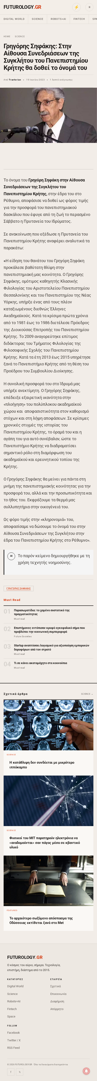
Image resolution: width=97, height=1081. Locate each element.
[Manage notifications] (86, 1071)
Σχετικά (55, 986)
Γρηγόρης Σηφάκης (19, 588)
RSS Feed (13, 1047)
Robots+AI (58, 19)
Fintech (79, 19)
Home (7, 36)
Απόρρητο (56, 1009)
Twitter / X (14, 1040)
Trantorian (15, 79)
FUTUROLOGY (22, 7)
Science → (87, 694)
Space (11, 1016)
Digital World (14, 19)
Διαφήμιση (57, 1001)
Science (37, 19)
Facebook (13, 1032)
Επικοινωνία (58, 994)
